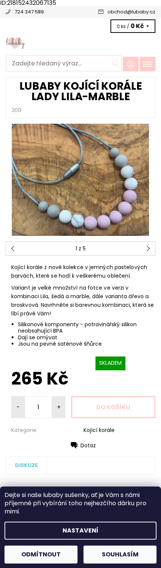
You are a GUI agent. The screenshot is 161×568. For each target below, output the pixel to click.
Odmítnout (41, 554)
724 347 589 (29, 11)
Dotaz (88, 445)
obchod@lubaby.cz (131, 11)
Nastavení (80, 530)
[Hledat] (115, 63)
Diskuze (26, 465)
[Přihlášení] (131, 64)
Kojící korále (99, 430)
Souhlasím (120, 554)
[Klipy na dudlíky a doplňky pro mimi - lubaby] (80, 42)
